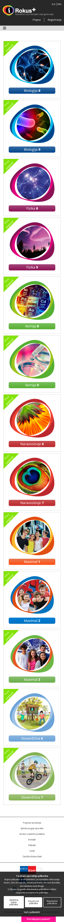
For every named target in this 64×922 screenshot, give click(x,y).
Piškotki (32, 845)
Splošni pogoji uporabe (32, 828)
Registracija (54, 19)
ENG (59, 4)
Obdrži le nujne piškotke (13, 902)
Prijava (37, 19)
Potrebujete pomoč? (38, 919)
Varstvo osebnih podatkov (32, 834)
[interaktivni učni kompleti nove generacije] (19, 10)
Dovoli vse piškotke (33, 902)
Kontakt (32, 839)
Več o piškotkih (32, 912)
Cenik (32, 850)
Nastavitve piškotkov (52, 902)
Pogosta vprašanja (32, 822)
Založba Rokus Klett (32, 856)
